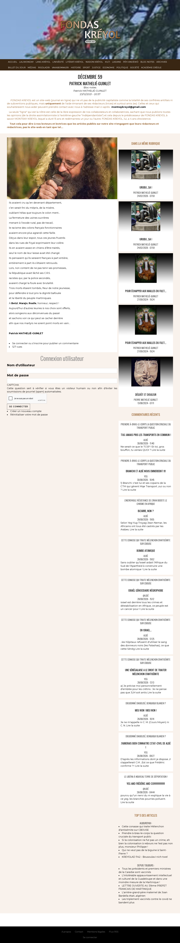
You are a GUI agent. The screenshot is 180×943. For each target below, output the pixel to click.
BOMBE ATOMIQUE (146, 550)
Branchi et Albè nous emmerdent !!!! (146, 471)
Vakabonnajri (60, 67)
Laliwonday (26, 62)
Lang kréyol (43, 62)
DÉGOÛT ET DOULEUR (145, 394)
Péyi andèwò (130, 62)
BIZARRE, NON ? (146, 511)
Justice (96, 67)
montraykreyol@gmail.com (128, 107)
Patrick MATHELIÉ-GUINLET (90, 90)
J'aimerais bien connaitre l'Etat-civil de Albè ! (146, 745)
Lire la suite (158, 450)
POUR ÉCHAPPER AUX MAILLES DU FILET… (145, 291)
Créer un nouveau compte (26, 411)
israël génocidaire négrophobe (145, 590)
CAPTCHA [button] (13, 384)
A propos (66, 932)
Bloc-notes (147, 62)
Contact (79, 932)
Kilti (107, 62)
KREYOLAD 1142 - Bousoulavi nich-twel (145, 856)
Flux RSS (113, 932)
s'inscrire (37, 343)
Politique (122, 67)
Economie (108, 67)
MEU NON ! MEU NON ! (146, 710)
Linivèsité (58, 62)
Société (134, 67)
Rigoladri (44, 67)
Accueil (12, 62)
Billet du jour (17, 67)
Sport (86, 67)
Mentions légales (96, 932)
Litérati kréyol (75, 62)
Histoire (76, 67)
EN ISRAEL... (146, 630)
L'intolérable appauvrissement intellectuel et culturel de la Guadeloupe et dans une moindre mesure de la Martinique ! (145, 879)
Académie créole (151, 67)
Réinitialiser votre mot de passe (29, 414)
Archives (161, 62)
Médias (32, 67)
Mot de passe (18, 375)
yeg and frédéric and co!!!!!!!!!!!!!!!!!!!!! (146, 783)
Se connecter (20, 343)
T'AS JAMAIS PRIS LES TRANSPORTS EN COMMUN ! (146, 435)
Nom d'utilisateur (21, 365)
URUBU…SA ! (146, 187)
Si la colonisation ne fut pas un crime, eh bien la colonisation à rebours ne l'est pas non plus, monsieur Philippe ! (146, 843)
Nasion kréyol (94, 62)
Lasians (116, 62)
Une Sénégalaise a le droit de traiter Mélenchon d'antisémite (145, 672)
